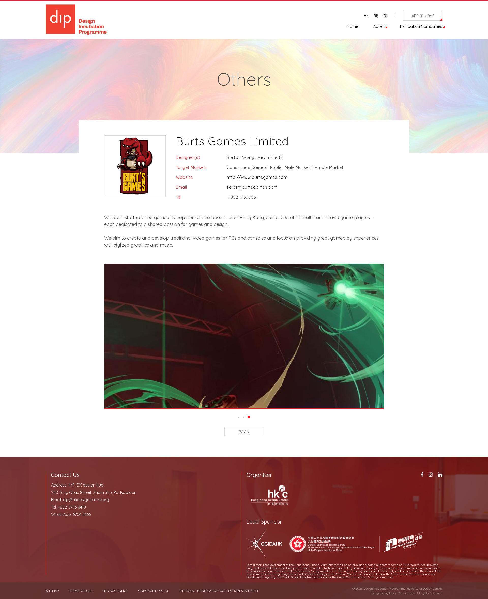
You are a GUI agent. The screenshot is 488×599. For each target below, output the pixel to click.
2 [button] (244, 417)
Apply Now (422, 15)
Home (352, 26)
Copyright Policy (153, 590)
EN (366, 16)
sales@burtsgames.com (252, 187)
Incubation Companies (421, 26)
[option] (244, 336)
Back (244, 431)
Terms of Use (80, 590)
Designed (377, 593)
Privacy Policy (115, 590)
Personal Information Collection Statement (218, 590)
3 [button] (249, 417)
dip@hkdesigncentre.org (86, 499)
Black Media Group (402, 593)
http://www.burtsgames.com (257, 177)
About (379, 26)
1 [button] (239, 417)
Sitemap (52, 590)
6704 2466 (82, 514)
